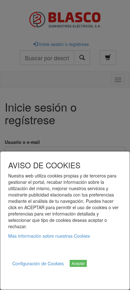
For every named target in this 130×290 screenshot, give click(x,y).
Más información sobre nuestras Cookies (49, 236)
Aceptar (78, 263)
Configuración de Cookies (38, 263)
